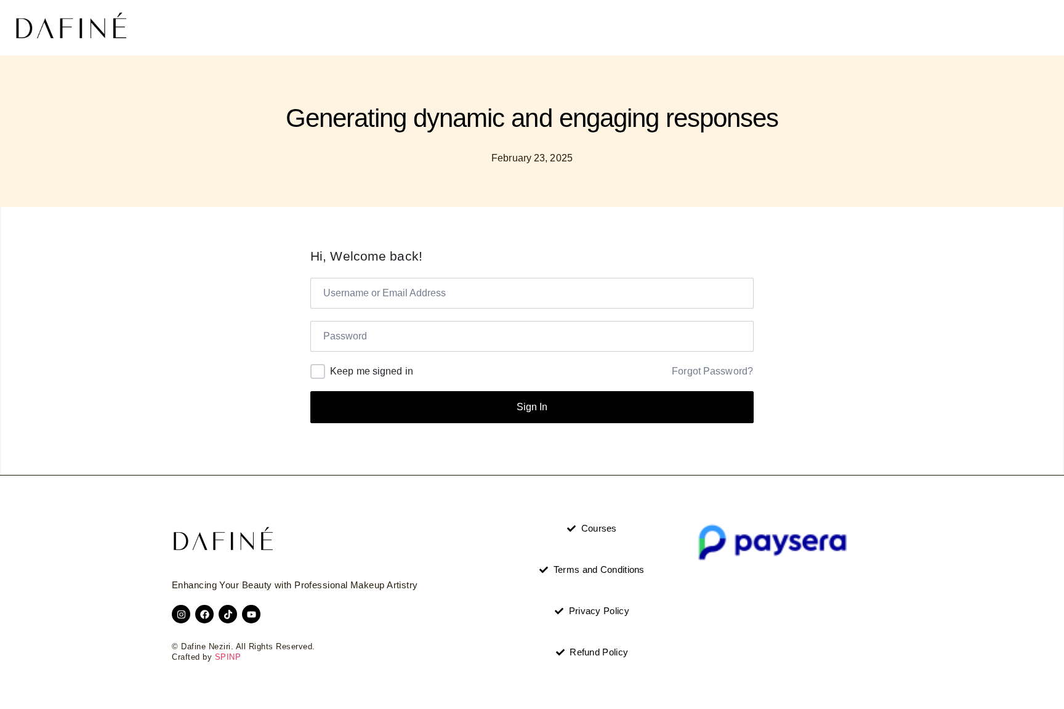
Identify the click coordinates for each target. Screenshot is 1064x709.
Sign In (532, 407)
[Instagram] (181, 614)
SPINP (228, 657)
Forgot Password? (712, 371)
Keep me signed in (371, 371)
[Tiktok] (228, 614)
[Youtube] (251, 614)
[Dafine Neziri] (70, 28)
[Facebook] (204, 614)
